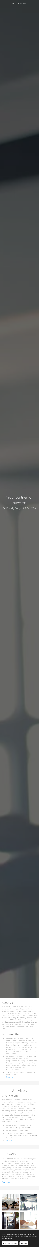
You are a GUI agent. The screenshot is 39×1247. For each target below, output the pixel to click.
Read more (10, 1077)
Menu (37, 2)
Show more (10, 1140)
